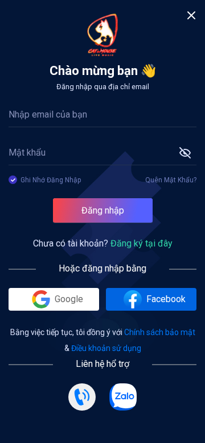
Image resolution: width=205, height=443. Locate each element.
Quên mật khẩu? (170, 180)
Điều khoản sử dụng (106, 348)
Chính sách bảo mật (159, 332)
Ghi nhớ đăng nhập (50, 180)
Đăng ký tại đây (141, 243)
